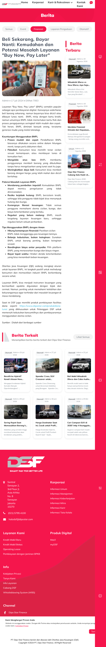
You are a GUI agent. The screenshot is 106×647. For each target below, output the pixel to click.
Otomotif (84, 29)
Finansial (38, 29)
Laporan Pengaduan (61, 29)
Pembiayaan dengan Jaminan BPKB (21, 554)
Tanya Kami (9, 578)
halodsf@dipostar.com (21, 519)
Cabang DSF (9, 587)
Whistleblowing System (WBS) (19, 592)
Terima (94, 631)
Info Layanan (10, 583)
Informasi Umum (58, 489)
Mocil (53, 539)
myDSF (54, 544)
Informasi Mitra (58, 503)
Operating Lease (11, 549)
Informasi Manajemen (61, 493)
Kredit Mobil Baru (12, 539)
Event (23, 29)
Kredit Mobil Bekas (12, 544)
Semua (9, 29)
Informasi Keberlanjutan (62, 498)
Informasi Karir (57, 507)
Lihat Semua (83, 337)
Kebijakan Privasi (21, 626)
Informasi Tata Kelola (61, 512)
